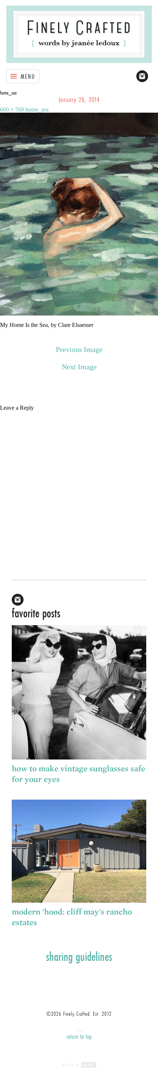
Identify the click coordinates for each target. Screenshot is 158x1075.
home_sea (37, 109)
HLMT (88, 1065)
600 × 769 (12, 109)
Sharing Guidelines (79, 956)
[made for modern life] (79, 34)
